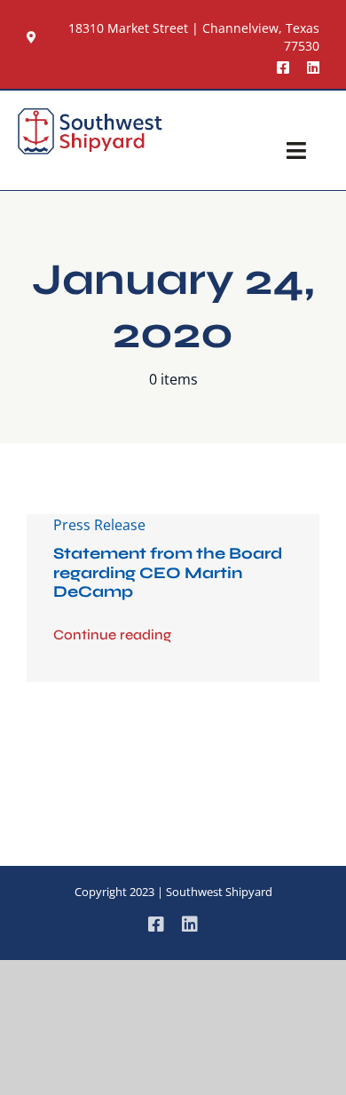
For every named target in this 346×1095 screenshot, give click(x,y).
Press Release (99, 525)
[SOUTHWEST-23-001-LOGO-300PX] (90, 115)
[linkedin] (313, 67)
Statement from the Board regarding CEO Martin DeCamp (167, 572)
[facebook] (283, 67)
